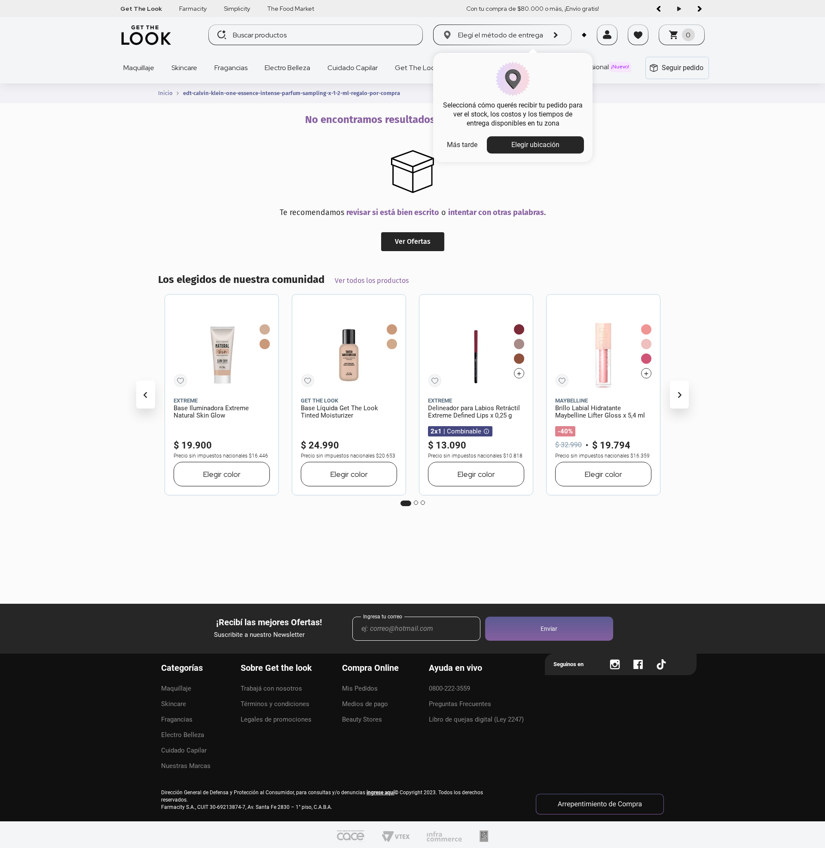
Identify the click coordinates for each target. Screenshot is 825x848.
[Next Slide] (679, 395)
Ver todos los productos (372, 281)
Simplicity (237, 8)
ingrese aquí (380, 793)
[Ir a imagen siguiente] (699, 8)
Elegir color (222, 474)
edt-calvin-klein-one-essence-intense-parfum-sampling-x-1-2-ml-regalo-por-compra (291, 93)
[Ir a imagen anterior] (658, 8)
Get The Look (141, 8)
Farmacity (193, 8)
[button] (607, 46)
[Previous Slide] (145, 395)
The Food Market (290, 8)
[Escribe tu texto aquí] (614, 664)
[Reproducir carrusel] (679, 8)
